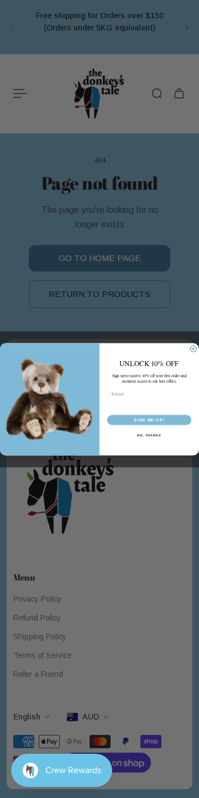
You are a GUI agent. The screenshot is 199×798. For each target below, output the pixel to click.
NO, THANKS (149, 434)
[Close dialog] (193, 349)
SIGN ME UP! (149, 420)
